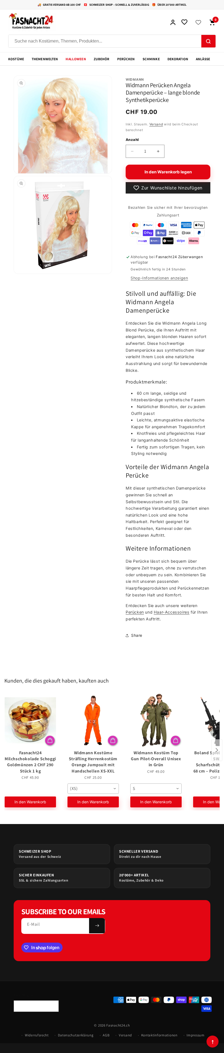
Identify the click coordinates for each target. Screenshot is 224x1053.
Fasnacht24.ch (118, 1025)
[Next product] (216, 750)
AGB (106, 1035)
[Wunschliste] (184, 22)
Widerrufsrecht (37, 1035)
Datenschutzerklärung (76, 1035)
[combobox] (93, 788)
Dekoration (177, 59)
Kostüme (16, 59)
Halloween (76, 59)
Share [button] (136, 635)
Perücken (126, 59)
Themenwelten (45, 59)
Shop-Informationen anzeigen (159, 278)
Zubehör (102, 59)
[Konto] (172, 22)
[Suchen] (208, 41)
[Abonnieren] (97, 925)
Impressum (195, 1035)
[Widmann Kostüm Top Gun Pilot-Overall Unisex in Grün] (156, 720)
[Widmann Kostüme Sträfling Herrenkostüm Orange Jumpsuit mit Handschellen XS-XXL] (93, 720)
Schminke (151, 59)
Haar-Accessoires (172, 612)
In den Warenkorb (30, 801)
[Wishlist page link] (198, 22)
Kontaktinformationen (159, 1035)
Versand (156, 124)
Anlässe (203, 59)
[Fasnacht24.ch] (86, 22)
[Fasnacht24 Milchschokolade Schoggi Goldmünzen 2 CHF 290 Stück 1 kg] (30, 720)
